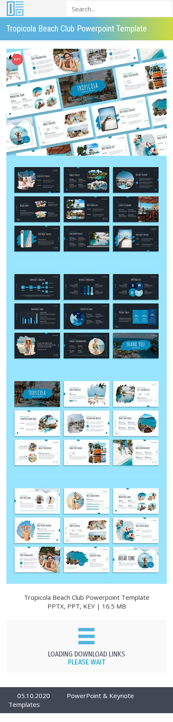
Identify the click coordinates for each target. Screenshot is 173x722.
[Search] (163, 8)
